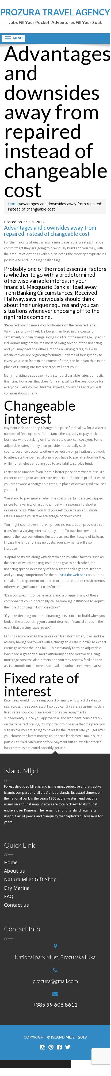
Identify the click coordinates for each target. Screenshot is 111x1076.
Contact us (16, 905)
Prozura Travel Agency (55, 16)
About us (14, 871)
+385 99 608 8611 (55, 1004)
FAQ (8, 896)
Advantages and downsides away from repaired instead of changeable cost (50, 230)
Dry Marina (16, 888)
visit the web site (72, 575)
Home (13, 203)
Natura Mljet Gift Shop (30, 879)
